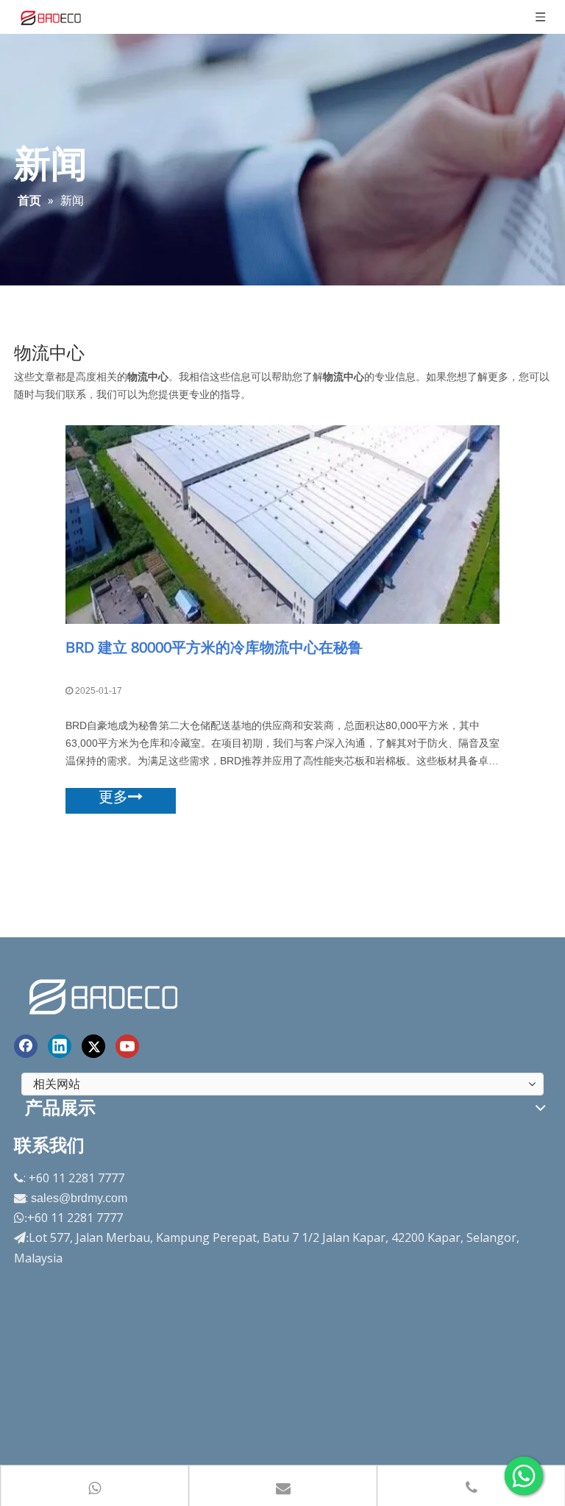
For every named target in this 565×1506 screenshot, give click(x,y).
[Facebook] (26, 1046)
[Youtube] (127, 1046)
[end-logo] (105, 994)
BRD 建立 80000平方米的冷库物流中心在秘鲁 (214, 647)
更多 (113, 797)
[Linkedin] (59, 1046)
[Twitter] (93, 1046)
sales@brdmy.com (79, 1198)
